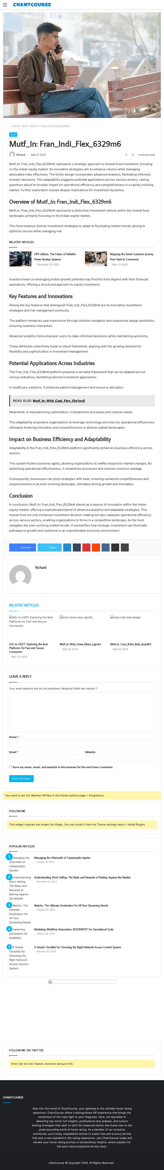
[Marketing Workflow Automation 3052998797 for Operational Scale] (20, 934)
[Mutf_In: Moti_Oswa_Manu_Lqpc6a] (82, 628)
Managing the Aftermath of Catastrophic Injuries (62, 858)
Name (14, 737)
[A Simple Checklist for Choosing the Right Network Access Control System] (20, 957)
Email (13, 752)
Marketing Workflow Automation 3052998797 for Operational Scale (74, 929)
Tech (25, 126)
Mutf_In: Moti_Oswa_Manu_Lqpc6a (80, 644)
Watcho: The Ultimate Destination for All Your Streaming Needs (71, 905)
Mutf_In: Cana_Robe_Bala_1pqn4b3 (130, 644)
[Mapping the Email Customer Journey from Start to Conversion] (96, 259)
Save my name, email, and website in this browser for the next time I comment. (63, 767)
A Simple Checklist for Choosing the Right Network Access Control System (77, 947)
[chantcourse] (32, 4)
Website (90, 752)
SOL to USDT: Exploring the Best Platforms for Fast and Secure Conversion (28, 648)
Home (15, 126)
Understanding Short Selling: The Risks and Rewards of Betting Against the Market (82, 877)
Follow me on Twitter (26, 1050)
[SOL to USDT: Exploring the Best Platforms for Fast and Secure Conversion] (31, 628)
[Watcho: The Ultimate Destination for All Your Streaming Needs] (20, 914)
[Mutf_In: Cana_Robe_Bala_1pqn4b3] (132, 628)
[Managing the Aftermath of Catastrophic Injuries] (20, 864)
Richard (20, 154)
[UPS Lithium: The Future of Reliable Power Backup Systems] (20, 259)
